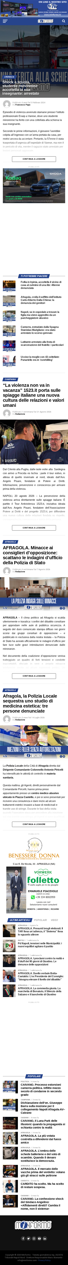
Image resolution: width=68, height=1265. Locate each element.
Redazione (20, 414)
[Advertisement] (34, 237)
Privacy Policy (44, 1260)
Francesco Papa (22, 105)
